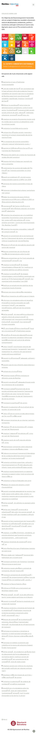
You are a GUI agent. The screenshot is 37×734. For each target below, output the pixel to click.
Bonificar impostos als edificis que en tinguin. (19, 296)
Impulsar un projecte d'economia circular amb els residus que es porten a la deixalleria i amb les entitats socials (18, 121)
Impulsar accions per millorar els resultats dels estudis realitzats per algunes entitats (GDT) (17, 668)
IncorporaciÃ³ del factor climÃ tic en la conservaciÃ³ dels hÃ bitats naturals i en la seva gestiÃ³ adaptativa (18, 208)
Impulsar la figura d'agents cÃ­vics (14, 584)
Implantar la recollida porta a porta (15, 128)
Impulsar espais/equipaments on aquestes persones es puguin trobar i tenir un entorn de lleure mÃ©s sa (18, 473)
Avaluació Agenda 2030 (9, 13)
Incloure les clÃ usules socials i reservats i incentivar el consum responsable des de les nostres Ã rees (17, 134)
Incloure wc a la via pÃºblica (12, 371)
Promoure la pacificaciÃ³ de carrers (15, 403)
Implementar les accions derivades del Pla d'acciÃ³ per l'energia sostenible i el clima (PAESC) (17, 170)
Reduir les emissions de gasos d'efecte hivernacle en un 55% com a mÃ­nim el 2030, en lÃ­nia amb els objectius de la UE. (18, 199)
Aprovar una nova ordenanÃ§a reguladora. (17, 292)
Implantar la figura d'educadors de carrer (17, 481)
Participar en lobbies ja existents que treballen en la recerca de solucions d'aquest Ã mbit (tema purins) (17, 645)
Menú (5, 719)
